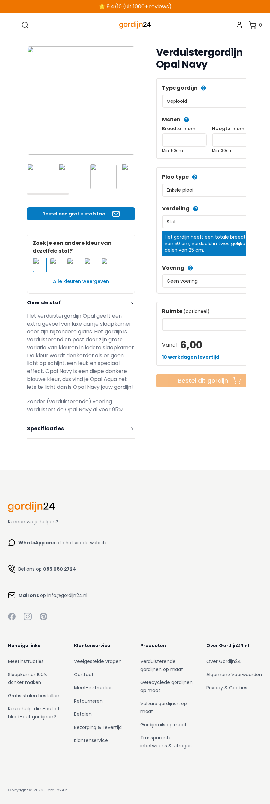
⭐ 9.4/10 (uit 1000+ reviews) (135, 6)
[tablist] (81, 177)
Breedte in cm (178, 128)
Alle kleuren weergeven (81, 281)
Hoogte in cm (228, 128)
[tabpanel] (81, 100)
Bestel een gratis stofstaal (74, 214)
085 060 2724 (59, 569)
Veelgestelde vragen (98, 661)
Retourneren (88, 701)
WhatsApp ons (36, 542)
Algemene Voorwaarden (234, 674)
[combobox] (209, 101)
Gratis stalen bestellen (33, 695)
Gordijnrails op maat (163, 724)
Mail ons (28, 595)
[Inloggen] (239, 25)
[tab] (40, 177)
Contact (84, 674)
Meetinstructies (26, 661)
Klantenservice (91, 740)
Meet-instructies (93, 687)
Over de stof (44, 302)
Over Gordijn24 (223, 661)
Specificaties (45, 428)
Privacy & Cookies (226, 687)
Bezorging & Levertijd (98, 727)
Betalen (83, 714)
